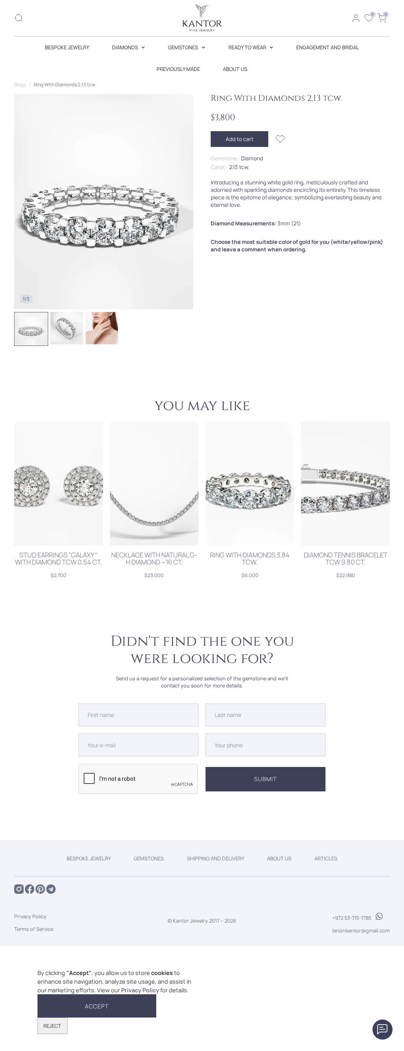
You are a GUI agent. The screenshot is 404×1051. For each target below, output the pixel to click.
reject (52, 1025)
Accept (96, 1006)
